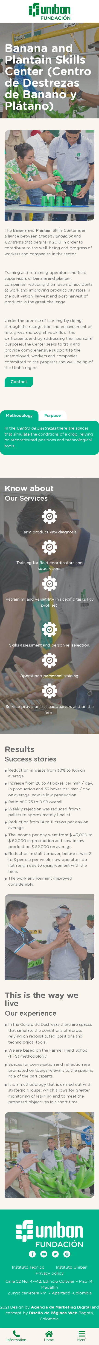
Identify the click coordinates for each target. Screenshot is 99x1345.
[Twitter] (55, 1254)
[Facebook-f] (32, 1254)
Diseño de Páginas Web (53, 1313)
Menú (81, 1340)
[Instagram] (66, 1254)
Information (16, 1340)
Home (49, 1340)
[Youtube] (43, 1254)
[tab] (19, 415)
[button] (19, 382)
